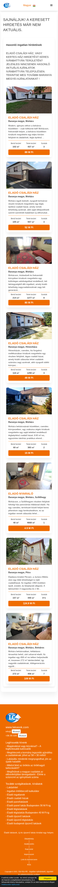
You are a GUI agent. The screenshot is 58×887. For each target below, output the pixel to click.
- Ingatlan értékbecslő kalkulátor (22, 791)
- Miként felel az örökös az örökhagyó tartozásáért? (25, 766)
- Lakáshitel (12, 787)
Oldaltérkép (29, 839)
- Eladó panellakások (17, 802)
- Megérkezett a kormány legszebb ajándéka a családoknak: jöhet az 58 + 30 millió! (29, 754)
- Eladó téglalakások (16, 809)
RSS (29, 865)
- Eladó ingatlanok (15, 794)
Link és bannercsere (29, 860)
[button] (29, 5)
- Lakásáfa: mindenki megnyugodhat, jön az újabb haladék (28, 760)
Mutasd (16, 731)
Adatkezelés (29, 844)
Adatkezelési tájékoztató (10, 884)
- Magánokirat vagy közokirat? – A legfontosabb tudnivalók (23, 747)
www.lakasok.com (17, 727)
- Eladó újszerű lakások (18, 816)
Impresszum (29, 854)
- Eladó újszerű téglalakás (19, 820)
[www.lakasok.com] (7, 5)
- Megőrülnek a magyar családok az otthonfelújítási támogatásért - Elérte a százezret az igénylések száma (25, 774)
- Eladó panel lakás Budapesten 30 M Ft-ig (28, 805)
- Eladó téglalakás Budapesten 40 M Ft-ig (27, 812)
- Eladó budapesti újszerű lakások (23, 823)
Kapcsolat (29, 849)
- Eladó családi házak (17, 798)
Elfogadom (47, 878)
